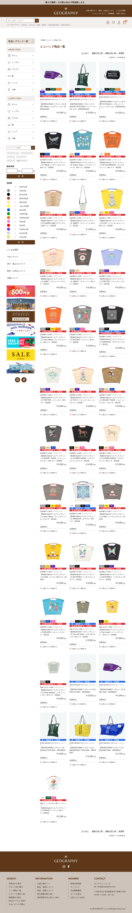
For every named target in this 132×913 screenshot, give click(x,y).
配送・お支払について (106, 10)
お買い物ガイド (91, 10)
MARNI (44, 25)
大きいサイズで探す (17, 904)
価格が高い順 (110, 53)
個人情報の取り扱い (45, 894)
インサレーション (13, 153)
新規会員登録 (75, 883)
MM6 (38, 25)
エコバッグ (10, 157)
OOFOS (24, 25)
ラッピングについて (99, 13)
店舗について (12, 278)
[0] (124, 22)
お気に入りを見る (77, 897)
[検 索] (37, 21)
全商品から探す (15, 883)
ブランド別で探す (16, 887)
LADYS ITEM (15, 99)
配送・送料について (45, 887)
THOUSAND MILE (53, 25)
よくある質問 (120, 10)
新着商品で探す (15, 897)
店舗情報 (111, 13)
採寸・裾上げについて (16, 264)
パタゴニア (31, 25)
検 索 (20, 176)
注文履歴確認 (75, 890)
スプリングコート (26, 153)
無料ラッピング (22, 160)
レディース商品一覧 (17, 894)
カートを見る (75, 894)
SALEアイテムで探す (17, 901)
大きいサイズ (12, 257)
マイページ (74, 887)
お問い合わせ (120, 13)
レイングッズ (21, 157)
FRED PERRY (65, 25)
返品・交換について (45, 890)
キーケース (10, 160)
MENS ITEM (14, 50)
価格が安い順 (97, 53)
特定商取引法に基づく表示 (48, 897)
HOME (43, 40)
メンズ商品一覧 (15, 890)
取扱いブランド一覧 (18, 41)
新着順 (121, 53)
